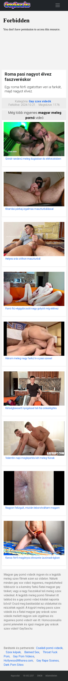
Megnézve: (45, 105)
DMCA (39, 675)
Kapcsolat (15, 675)
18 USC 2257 (28, 675)
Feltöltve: (14, 105)
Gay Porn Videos (23, 656)
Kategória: (21, 101)
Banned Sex (31, 652)
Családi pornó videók (49, 648)
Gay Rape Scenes (47, 660)
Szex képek (13, 652)
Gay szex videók (40, 101)
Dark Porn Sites (14, 664)
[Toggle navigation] (58, 5)
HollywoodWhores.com (18, 660)
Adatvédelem (51, 675)
